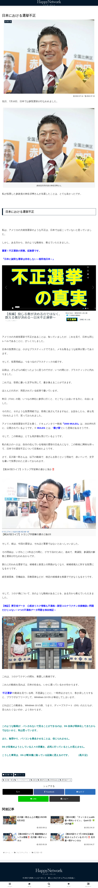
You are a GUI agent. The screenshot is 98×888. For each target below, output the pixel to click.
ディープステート (22, 780)
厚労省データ (66, 780)
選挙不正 (43, 780)
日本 (34, 780)
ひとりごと (20, 775)
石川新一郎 (9, 775)
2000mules (54, 780)
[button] (64, 799)
